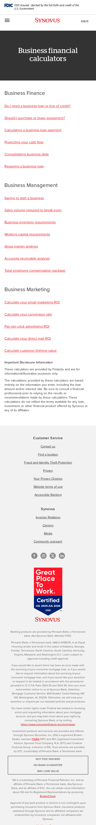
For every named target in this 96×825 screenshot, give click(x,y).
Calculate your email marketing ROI (32, 302)
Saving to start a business (24, 198)
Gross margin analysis (21, 246)
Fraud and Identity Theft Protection (48, 462)
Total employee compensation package (34, 270)
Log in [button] (84, 21)
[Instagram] (43, 555)
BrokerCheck (48, 796)
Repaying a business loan (24, 166)
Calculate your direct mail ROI (27, 338)
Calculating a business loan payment (32, 130)
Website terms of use (48, 486)
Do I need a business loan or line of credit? (37, 105)
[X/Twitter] (52, 555)
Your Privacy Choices (48, 478)
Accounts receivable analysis (27, 258)
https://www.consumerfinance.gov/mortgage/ (48, 724)
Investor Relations (48, 517)
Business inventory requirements (30, 222)
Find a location (48, 454)
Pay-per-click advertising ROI (26, 326)
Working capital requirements (27, 234)
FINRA (35, 739)
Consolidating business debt (26, 154)
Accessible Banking (48, 494)
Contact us (48, 446)
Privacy (48, 470)
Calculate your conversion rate (28, 314)
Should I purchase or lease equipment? (34, 118)
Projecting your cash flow (24, 142)
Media (48, 533)
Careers (48, 525)
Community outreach (48, 541)
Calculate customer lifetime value (30, 350)
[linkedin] (61, 555)
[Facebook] (34, 555)
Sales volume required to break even (33, 210)
